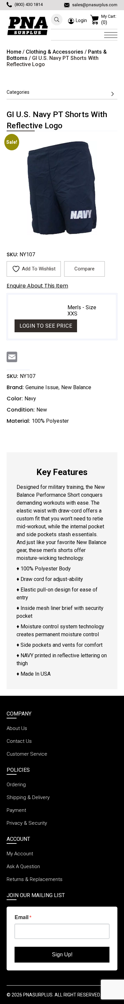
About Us (17, 728)
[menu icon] (110, 34)
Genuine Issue (42, 387)
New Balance (76, 387)
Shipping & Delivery (28, 797)
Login (81, 20)
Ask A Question (23, 866)
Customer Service (27, 754)
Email (21, 917)
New (41, 410)
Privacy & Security (27, 823)
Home (14, 52)
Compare (84, 269)
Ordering (16, 785)
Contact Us (19, 741)
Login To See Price (46, 326)
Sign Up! (62, 954)
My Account (20, 854)
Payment (16, 810)
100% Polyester (50, 421)
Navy (30, 398)
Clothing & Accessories (54, 52)
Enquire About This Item (37, 285)
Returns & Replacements (34, 879)
